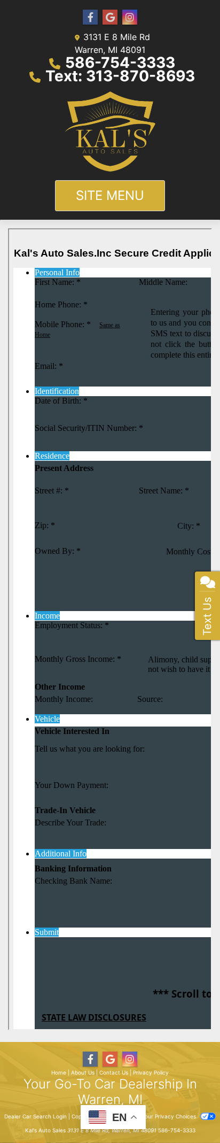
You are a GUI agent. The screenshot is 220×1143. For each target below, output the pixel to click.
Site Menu (110, 195)
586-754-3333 (120, 62)
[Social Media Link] (129, 17)
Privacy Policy (151, 1072)
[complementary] (188, 1111)
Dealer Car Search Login (35, 1116)
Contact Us (113, 1072)
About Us (83, 1072)
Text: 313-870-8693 (120, 76)
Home (58, 1072)
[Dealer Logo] (110, 131)
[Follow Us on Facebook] (90, 17)
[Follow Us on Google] (110, 17)
